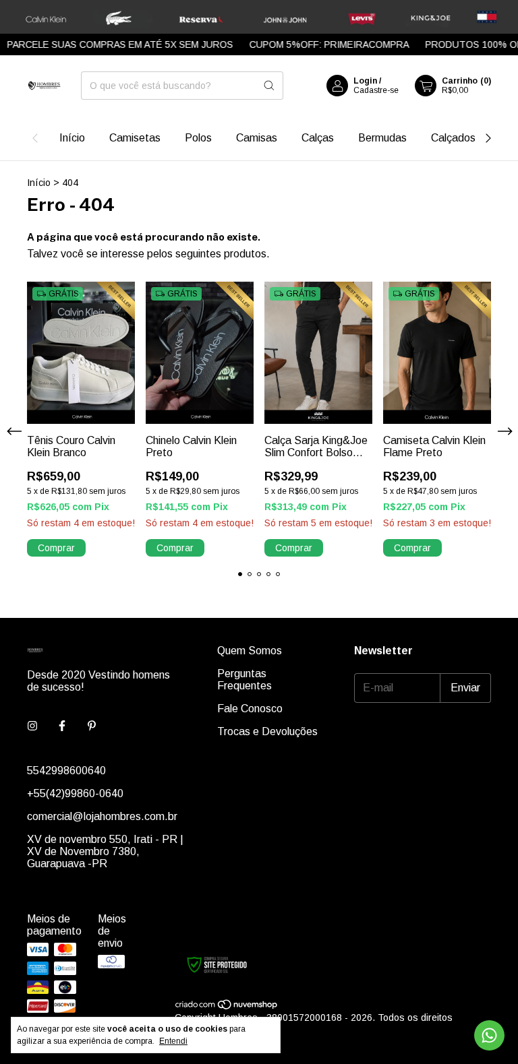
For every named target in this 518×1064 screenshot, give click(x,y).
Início (72, 138)
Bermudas (382, 138)
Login (365, 81)
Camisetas (135, 138)
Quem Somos (249, 650)
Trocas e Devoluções (267, 731)
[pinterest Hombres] (91, 726)
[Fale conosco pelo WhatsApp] (489, 1035)
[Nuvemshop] (227, 1006)
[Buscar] (269, 85)
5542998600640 (66, 770)
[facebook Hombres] (62, 726)
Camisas (256, 138)
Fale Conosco (250, 708)
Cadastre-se (376, 90)
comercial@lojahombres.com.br (102, 816)
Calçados (453, 138)
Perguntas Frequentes (244, 679)
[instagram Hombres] (32, 726)
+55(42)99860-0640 (75, 793)
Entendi (173, 1041)
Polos (198, 138)
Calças (317, 138)
